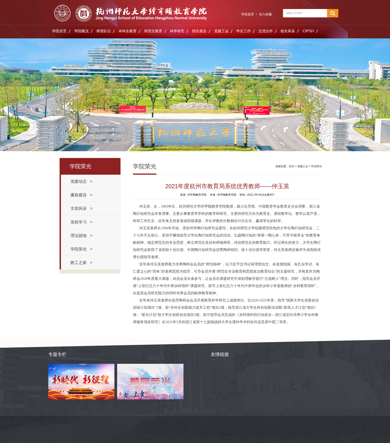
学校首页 (247, 14)
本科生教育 (127, 31)
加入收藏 (265, 14)
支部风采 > (81, 208)
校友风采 (288, 31)
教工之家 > (81, 262)
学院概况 (81, 31)
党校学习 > (81, 222)
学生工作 (243, 31)
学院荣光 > (81, 249)
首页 (291, 166)
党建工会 (221, 31)
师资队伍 (103, 31)
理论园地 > (81, 235)
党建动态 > (81, 181)
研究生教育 (153, 31)
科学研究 (177, 31)
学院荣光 (316, 166)
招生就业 (199, 31)
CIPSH (308, 31)
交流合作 (265, 31)
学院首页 (59, 31)
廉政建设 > (81, 195)
